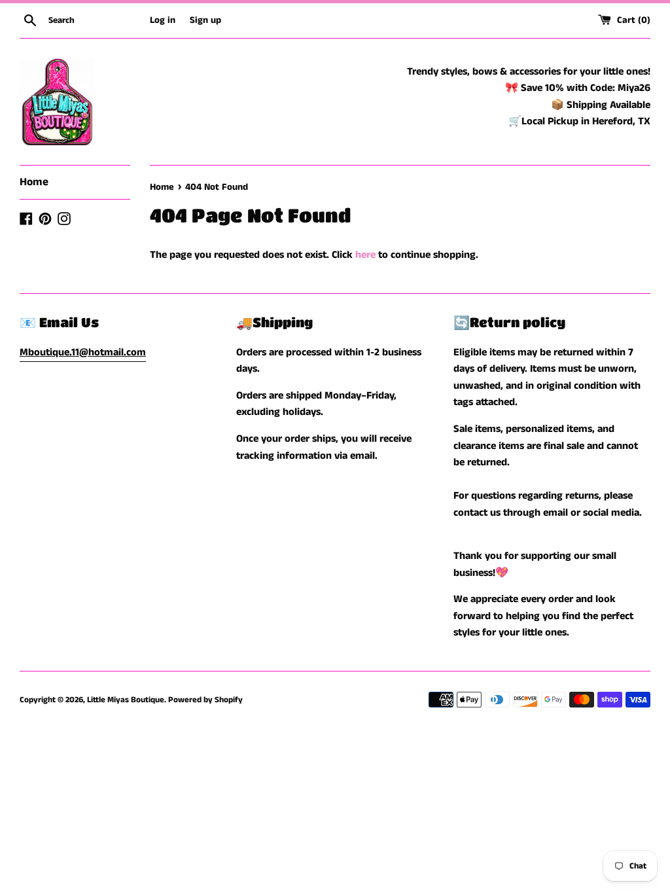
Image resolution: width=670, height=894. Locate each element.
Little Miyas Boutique (125, 700)
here (365, 254)
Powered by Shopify (205, 700)
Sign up (205, 20)
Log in (162, 20)
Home (34, 182)
